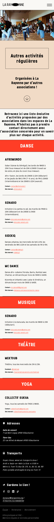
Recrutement (30, 510)
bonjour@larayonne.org (13, 498)
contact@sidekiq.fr (17, 250)
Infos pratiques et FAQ (12, 515)
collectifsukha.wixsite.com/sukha (25, 412)
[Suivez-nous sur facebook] (4, 491)
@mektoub (15, 369)
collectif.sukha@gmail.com (20, 409)
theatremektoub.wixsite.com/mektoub (26, 372)
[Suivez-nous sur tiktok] (18, 491)
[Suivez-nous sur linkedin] (13, 491)
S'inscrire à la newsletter (13, 500)
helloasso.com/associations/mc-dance (26, 290)
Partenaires (16, 510)
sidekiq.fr (17, 252)
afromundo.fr (18, 189)
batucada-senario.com (21, 222)
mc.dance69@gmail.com (19, 287)
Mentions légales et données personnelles (21, 518)
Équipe (5, 510)
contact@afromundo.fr (18, 186)
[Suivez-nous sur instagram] (8, 491)
